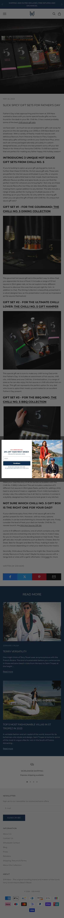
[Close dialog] (60, 441)
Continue (16, 463)
